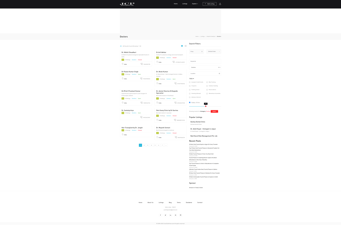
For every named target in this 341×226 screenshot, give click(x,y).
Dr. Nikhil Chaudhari (129, 52)
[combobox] (205, 67)
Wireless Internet (196, 97)
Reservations (212, 89)
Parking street (195, 89)
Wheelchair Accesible (214, 93)
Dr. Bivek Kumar (162, 72)
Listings (184, 4)
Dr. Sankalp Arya (128, 110)
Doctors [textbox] (205, 67)
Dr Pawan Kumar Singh (130, 72)
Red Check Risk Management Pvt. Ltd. (204, 136)
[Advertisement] (170, 21)
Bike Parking (212, 82)
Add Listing (210, 4)
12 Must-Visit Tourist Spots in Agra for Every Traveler (203, 144)
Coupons (193, 86)
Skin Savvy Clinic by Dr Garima (167, 110)
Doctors (134, 59)
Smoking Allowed (196, 93)
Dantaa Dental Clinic (197, 122)
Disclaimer (189, 202)
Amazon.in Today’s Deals (196, 187)
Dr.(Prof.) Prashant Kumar (131, 91)
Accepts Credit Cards (197, 82)
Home (176, 4)
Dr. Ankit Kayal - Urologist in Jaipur (203, 129)
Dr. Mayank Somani (163, 128)
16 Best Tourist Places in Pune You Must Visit (201, 154)
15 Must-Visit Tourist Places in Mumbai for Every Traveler (204, 173)
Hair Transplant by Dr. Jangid (132, 128)
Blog (170, 202)
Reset (214, 111)
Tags (191, 78)
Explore (194, 4)
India (125, 64)
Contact (199, 202)
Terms (179, 202)
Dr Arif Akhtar (161, 52)
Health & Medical (211, 36)
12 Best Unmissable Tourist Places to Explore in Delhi (203, 177)
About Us (150, 202)
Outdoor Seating (213, 86)
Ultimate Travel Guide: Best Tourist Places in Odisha (203, 169)
